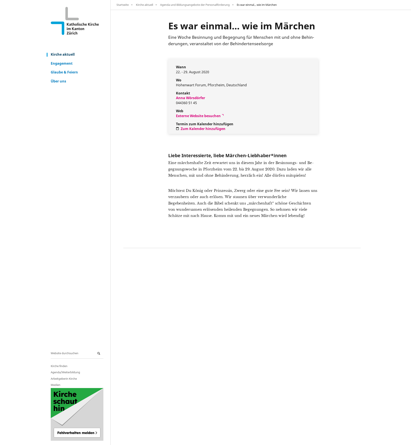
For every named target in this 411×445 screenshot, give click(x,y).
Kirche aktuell (63, 54)
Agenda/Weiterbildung (65, 372)
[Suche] (99, 353)
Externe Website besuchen (198, 115)
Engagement (62, 63)
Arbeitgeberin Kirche (64, 379)
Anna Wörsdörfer (190, 98)
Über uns (58, 81)
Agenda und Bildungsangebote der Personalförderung (195, 5)
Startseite (122, 5)
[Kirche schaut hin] (77, 414)
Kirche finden (59, 366)
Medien (55, 385)
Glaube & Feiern (64, 72)
